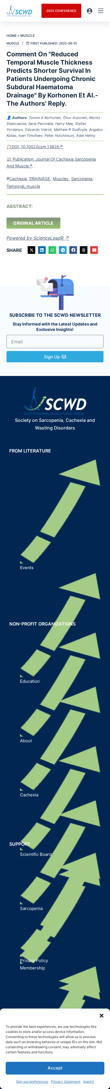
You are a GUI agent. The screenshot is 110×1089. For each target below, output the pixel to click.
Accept (55, 1068)
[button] (101, 1015)
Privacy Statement (65, 1081)
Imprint (88, 1081)
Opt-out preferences (32, 1081)
